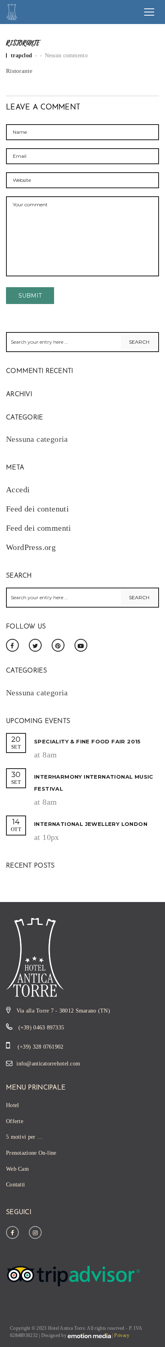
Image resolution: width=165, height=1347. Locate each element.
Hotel (12, 1105)
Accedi (18, 489)
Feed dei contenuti (37, 508)
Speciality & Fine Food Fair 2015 (87, 741)
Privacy (121, 1335)
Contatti (15, 1185)
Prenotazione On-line (31, 1153)
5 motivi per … (24, 1137)
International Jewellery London (90, 824)
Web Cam (17, 1169)
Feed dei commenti (38, 527)
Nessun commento (66, 55)
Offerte (14, 1121)
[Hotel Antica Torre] (12, 11)
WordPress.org (31, 547)
